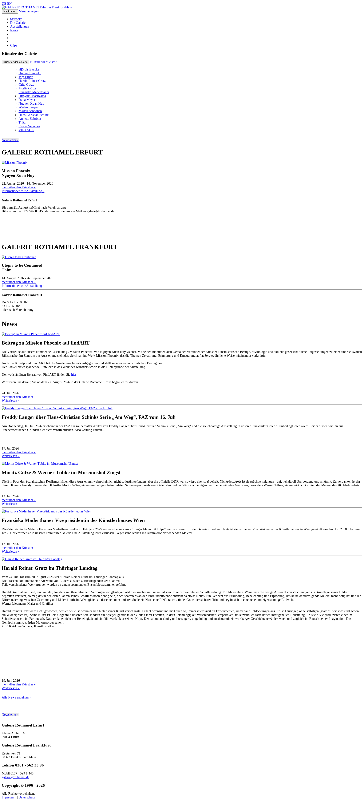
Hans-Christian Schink (34, 115)
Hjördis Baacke (29, 69)
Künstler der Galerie (43, 62)
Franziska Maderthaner (34, 92)
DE (4, 3)
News (14, 30)
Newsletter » (10, 140)
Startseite (16, 19)
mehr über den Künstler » (19, 187)
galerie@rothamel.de (15, 777)
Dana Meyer (27, 99)
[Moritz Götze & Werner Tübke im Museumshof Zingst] (40, 463)
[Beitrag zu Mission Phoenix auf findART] (31, 334)
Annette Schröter (30, 118)
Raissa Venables (29, 126)
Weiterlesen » (11, 400)
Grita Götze (26, 84)
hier (74, 374)
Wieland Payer (28, 107)
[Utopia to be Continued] (19, 257)
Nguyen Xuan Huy (31, 103)
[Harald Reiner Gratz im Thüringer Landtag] (32, 559)
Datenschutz (27, 797)
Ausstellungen (19, 26)
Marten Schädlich (30, 111)
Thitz (22, 122)
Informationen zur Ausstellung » (23, 191)
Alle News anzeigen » (16, 697)
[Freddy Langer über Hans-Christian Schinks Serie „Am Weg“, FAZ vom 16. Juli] (57, 408)
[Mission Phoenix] (14, 162)
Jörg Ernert (26, 77)
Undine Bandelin (30, 73)
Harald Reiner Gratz (32, 80)
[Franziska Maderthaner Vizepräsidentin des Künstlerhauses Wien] (46, 511)
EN (9, 3)
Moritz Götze (27, 88)
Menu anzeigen (29, 11)
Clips (13, 45)
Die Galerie (17, 22)
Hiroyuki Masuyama (32, 96)
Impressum (9, 797)
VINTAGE (26, 130)
